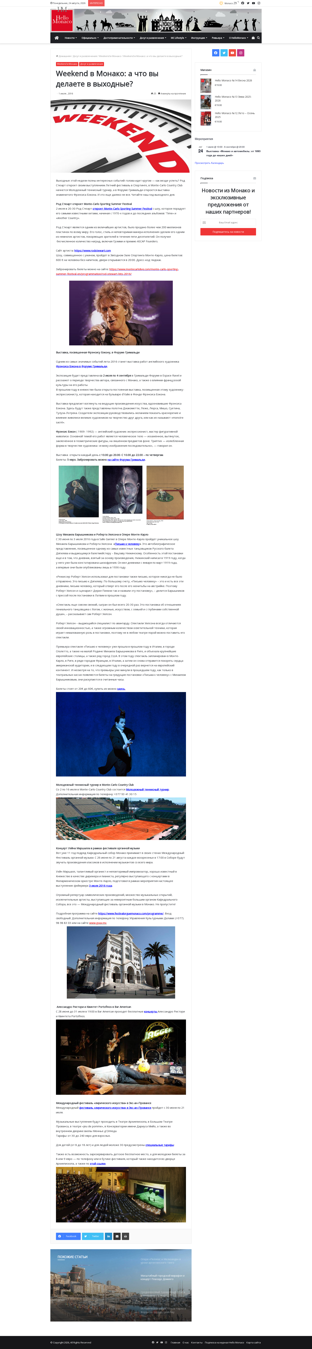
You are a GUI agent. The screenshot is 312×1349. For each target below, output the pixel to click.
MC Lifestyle (177, 37)
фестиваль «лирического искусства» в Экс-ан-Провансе (115, 1107)
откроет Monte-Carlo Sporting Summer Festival (122, 208)
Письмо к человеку (127, 544)
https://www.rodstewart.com (92, 250)
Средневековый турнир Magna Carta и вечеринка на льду (95, 1288)
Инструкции (198, 37)
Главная (175, 1342)
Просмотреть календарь (209, 163)
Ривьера (217, 37)
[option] (121, 1285)
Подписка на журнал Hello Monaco (224, 1342)
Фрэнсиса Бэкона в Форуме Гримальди (81, 366)
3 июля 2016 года (100, 885)
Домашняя (64, 56)
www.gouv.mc (98, 923)
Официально (89, 37)
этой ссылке (98, 1163)
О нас (186, 1342)
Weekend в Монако (110, 56)
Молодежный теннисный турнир (147, 789)
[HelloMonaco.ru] (156, 19)
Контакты (197, 1342)
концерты (151, 1011)
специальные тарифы (160, 1145)
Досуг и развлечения (152, 37)
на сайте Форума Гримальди (126, 459)
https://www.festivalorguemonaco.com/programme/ (131, 913)
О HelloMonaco (237, 37)
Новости (70, 37)
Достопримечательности (118, 37)
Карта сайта (253, 1342)
